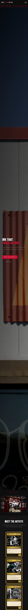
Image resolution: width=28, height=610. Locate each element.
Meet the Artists (10, 257)
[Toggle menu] (25, 2)
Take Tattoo (7, 2)
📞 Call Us (8, 261)
